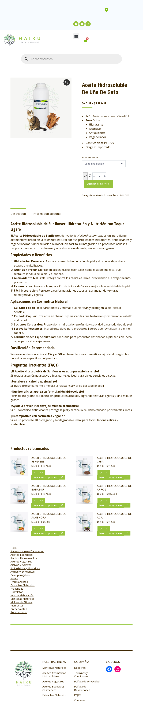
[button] (76, 36)
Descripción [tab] (18, 214)
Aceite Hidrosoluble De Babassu (48, 488)
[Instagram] (88, 23)
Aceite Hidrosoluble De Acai (114, 516)
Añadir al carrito (98, 184)
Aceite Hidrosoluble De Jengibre (48, 460)
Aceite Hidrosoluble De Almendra (48, 516)
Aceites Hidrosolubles (104, 195)
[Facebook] (75, 23)
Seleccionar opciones (45, 477)
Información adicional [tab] (47, 214)
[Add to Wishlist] (85, 176)
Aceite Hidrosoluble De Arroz (114, 488)
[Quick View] (41, 472)
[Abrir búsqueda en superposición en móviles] (71, 59)
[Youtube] (82, 23)
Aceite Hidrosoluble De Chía (114, 460)
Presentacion (90, 157)
